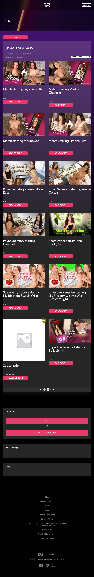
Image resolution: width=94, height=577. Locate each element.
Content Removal (47, 539)
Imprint (47, 506)
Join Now (86, 5)
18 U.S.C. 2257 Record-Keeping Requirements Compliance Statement (47, 525)
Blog (47, 497)
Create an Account (47, 433)
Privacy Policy (47, 519)
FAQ (47, 510)
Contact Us (47, 530)
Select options (15, 378)
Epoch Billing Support (47, 534)
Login (47, 421)
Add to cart (15, 102)
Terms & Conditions (47, 515)
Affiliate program (47, 502)
